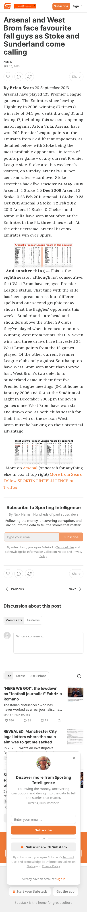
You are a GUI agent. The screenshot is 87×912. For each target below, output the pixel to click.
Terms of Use (65, 547)
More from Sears (66, 474)
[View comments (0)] (18, 76)
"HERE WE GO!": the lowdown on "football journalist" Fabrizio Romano (33, 693)
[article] (43, 704)
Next (72, 589)
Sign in (78, 6)
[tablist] (23, 620)
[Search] (79, 675)
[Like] (8, 76)
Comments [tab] (14, 620)
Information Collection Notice (46, 552)
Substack (21, 902)
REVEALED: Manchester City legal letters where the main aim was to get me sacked (30, 736)
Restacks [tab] (33, 620)
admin (8, 61)
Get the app (65, 891)
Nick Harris (22, 714)
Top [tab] (8, 676)
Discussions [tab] (37, 676)
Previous (17, 589)
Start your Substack (32, 891)
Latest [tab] (20, 676)
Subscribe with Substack (46, 847)
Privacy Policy (51, 866)
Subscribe (61, 6)
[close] (74, 757)
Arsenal (30, 467)
